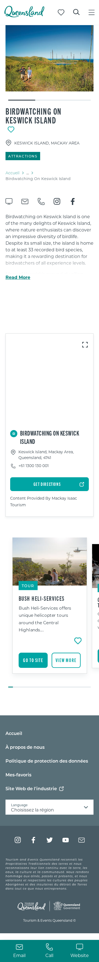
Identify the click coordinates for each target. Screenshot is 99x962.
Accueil (13, 172)
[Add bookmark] (11, 129)
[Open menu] (92, 12)
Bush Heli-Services (42, 598)
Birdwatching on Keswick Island (34, 115)
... (27, 173)
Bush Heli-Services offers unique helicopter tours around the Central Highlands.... (45, 618)
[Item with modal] (50, 58)
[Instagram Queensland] (18, 840)
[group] (50, 613)
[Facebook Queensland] (34, 840)
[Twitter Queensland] (49, 840)
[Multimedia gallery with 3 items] (50, 63)
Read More (18, 277)
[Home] (24, 16)
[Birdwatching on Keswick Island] (50, 58)
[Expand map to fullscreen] (84, 344)
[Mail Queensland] (81, 840)
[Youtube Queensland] (65, 840)
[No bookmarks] (61, 12)
